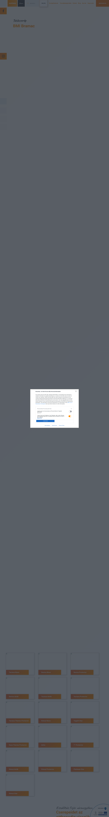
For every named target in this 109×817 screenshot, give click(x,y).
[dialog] (54, 408)
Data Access (54, 425)
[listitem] (54, 408)
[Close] (76, 391)
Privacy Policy (61, 425)
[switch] (70, 411)
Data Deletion (47, 425)
